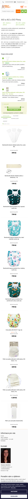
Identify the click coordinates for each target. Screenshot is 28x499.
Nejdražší (5, 118)
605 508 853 (12, 481)
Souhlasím (14, 496)
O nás (2, 436)
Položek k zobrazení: (14, 109)
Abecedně (5, 121)
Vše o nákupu (4, 437)
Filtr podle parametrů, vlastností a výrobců (13, 113)
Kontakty (3, 440)
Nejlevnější (15, 115)
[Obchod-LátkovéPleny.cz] (6, 6)
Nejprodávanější (15, 118)
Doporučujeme (6, 115)
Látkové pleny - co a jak (7, 439)
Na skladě (6, 104)
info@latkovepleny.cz (6, 467)
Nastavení (14, 491)
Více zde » (13, 487)
